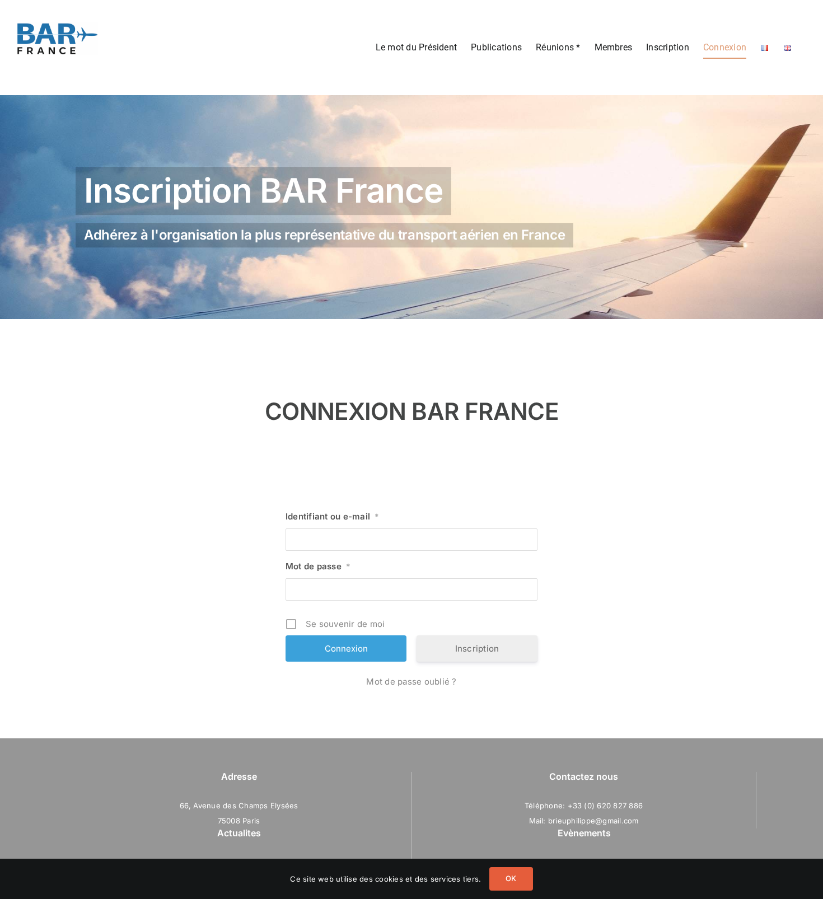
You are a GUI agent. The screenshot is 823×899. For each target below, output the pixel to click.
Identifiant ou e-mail (332, 516)
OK (511, 878)
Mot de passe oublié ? (411, 681)
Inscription (477, 648)
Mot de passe (318, 566)
